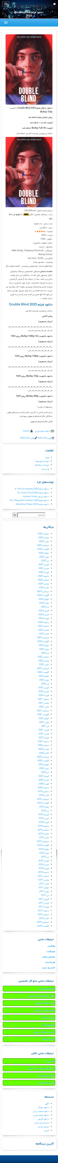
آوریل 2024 (44, 611)
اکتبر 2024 (44, 587)
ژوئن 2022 (44, 680)
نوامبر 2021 (43, 703)
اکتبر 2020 (44, 753)
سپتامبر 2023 (43, 637)
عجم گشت (50, 951)
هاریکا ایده (50, 962)
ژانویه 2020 (43, 787)
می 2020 (45, 772)
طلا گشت (51, 946)
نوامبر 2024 (43, 584)
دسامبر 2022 (43, 657)
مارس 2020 (44, 780)
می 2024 (45, 607)
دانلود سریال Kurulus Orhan (36, 496)
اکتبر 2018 (44, 837)
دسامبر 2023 (43, 626)
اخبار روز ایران (48, 967)
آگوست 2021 (43, 714)
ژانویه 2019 (43, 826)
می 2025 (45, 561)
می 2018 (45, 857)
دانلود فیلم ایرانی (41, 1111)
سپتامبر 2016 (43, 922)
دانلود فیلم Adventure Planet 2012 (32, 504)
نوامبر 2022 (43, 661)
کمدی (46, 1130)
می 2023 (45, 653)
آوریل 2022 (44, 687)
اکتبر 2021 (44, 707)
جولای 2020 (44, 764)
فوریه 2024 (44, 618)
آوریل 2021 (44, 730)
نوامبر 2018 (43, 834)
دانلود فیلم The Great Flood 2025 (33, 493)
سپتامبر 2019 (43, 799)
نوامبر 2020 (43, 749)
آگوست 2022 (43, 672)
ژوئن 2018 (44, 853)
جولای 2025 (44, 553)
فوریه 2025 (44, 572)
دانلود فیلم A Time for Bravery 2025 (32, 489)
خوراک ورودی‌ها (42, 461)
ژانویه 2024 (43, 622)
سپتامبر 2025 (43, 545)
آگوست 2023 (43, 641)
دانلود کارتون (43, 1119)
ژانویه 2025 (43, 576)
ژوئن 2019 (44, 807)
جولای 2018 (44, 849)
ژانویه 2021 (43, 741)
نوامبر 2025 (43, 538)
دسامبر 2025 (43, 534)
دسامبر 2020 (43, 745)
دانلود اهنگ (43, 1107)
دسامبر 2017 (43, 876)
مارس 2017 (44, 903)
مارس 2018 (44, 864)
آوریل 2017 (44, 899)
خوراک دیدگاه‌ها (42, 465)
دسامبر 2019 (43, 791)
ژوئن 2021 (44, 722)
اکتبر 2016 (44, 918)
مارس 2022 (44, 691)
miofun (26, 431)
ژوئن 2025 (44, 557)
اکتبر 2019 (44, 795)
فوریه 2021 (44, 737)
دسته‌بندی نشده (41, 1123)
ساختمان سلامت (48, 957)
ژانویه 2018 (43, 872)
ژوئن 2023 (44, 649)
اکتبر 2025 (44, 541)
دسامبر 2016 (43, 914)
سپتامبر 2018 (43, 841)
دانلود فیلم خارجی (42, 431)
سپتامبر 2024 (43, 591)
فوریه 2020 (44, 784)
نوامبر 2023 (43, 630)
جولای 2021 (44, 718)
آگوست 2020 (43, 761)
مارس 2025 (44, 568)
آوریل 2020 (44, 776)
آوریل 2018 (44, 861)
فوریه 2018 (44, 868)
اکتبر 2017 (44, 884)
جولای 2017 (44, 887)
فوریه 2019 (44, 822)
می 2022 (45, 684)
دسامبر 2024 (43, 580)
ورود (47, 457)
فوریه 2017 (44, 907)
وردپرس (45, 469)
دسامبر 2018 (43, 830)
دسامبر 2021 (43, 699)
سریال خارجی (43, 1127)
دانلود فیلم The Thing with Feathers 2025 (29, 500)
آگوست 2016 (43, 926)
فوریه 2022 (44, 695)
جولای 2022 (44, 676)
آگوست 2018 (43, 845)
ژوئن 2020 (44, 768)
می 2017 (45, 895)
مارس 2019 (44, 818)
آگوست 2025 (43, 549)
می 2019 (45, 811)
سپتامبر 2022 (43, 668)
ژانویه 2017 (43, 911)
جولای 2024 (44, 599)
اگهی (47, 1103)
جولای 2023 (44, 645)
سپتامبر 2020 (43, 757)
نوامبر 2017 (43, 880)
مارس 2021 (44, 734)
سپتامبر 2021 (43, 711)
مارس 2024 (44, 614)
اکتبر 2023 (44, 634)
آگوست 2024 (43, 595)
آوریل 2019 (44, 814)
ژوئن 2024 (44, 603)
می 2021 (45, 726)
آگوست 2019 (43, 803)
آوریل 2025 (44, 564)
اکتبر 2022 (44, 664)
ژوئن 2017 (44, 891)
